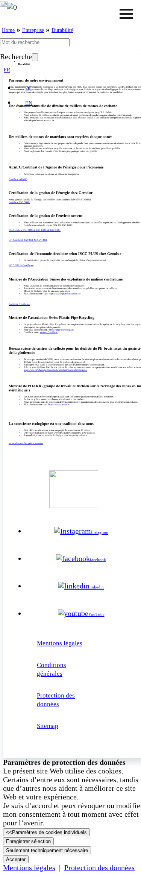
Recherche (16, 56)
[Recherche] (35, 57)
